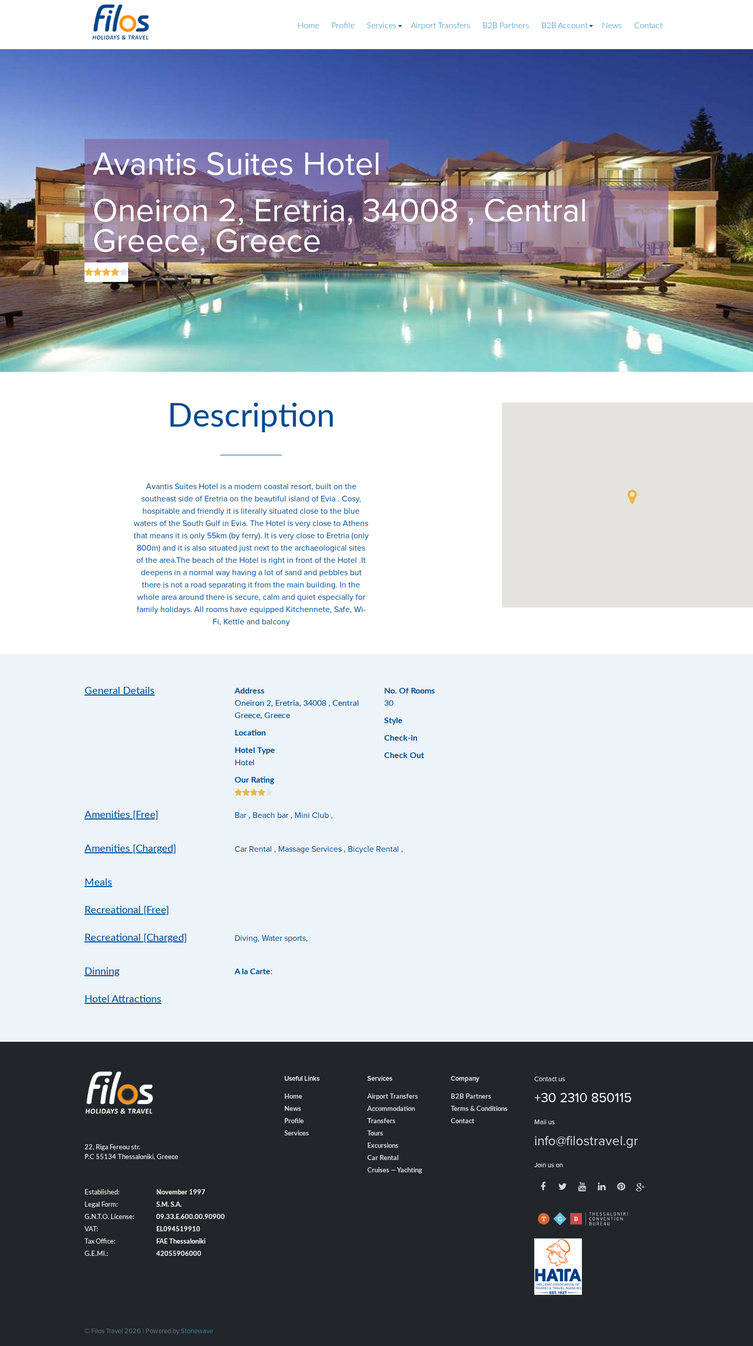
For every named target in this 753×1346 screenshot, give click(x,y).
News (612, 26)
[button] (632, 497)
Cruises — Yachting (394, 1170)
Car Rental (383, 1158)
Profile (342, 26)
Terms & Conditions (479, 1109)
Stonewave (197, 1330)
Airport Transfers (440, 26)
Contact (648, 26)
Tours (375, 1133)
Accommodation (391, 1109)
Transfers (381, 1121)
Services (381, 26)
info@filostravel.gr (586, 1140)
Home (308, 26)
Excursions (383, 1146)
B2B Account (564, 26)
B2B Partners (506, 26)
